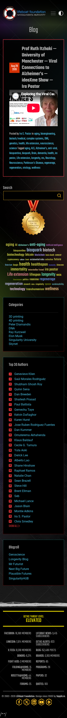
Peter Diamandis (20, 324)
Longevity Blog (18, 559)
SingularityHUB (19, 578)
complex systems (34, 138)
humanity (52, 265)
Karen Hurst (22, 420)
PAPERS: (40, 675)
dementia (42, 153)
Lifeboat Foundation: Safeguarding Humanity (24, 13)
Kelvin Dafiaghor (25, 414)
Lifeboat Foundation (25, 696)
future (57, 259)
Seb (16, 496)
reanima (34, 279)
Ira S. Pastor (25, 133)
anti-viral (52, 148)
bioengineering (48, 133)
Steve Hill (20, 486)
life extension (32, 143)
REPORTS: (40, 661)
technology (17, 289)
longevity (35, 158)
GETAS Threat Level (33, 619)
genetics (13, 143)
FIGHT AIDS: (14, 661)
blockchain (40, 255)
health (22, 143)
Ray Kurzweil (17, 332)
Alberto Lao (21, 460)
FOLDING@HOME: (20, 667)
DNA (46, 138)
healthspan (39, 264)
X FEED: (11, 650)
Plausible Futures (20, 573)
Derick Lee (21, 455)
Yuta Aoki (20, 450)
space (48, 284)
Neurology (50, 158)
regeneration (15, 167)
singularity (40, 284)
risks (33, 284)
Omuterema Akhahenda (29, 435)
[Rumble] (49, 702)
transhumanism (35, 289)
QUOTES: (40, 684)
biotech (49, 250)
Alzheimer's (41, 148)
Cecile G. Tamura (25, 445)
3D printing (16, 316)
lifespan (35, 275)
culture (22, 260)
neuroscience (46, 143)
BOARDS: (40, 656)
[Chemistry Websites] (33, 218)
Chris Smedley (23, 521)
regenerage (49, 163)
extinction (49, 260)
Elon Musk (16, 336)
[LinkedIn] (34, 702)
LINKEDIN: (11, 641)
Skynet (13, 344)
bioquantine (15, 153)
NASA (58, 275)
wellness (36, 167)
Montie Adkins (23, 511)
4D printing (16, 320)
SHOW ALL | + (14, 526)
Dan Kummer (23, 430)
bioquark (26, 153)
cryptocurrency (13, 260)
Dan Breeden (22, 394)
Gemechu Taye (24, 409)
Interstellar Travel (36, 270)
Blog (33, 30)
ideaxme (60, 265)
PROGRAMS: (41, 667)
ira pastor (51, 269)
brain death (50, 255)
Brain (33, 153)
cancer (58, 255)
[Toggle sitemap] (53, 13)
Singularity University (22, 340)
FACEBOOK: (9, 633)
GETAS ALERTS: (43, 641)
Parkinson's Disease (33, 163)
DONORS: (21, 656)
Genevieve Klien (24, 374)
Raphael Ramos (24, 470)
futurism (8, 265)
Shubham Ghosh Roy (28, 384)
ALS (33, 148)
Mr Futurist (16, 564)
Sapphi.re (60, 696)
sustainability (58, 284)
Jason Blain (22, 506)
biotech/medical (17, 138)
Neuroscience (16, 163)
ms (42, 158)
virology (27, 167)
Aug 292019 (14, 67)
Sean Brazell (22, 480)
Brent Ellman (22, 491)
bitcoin (29, 255)
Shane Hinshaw (24, 465)
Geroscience (17, 554)
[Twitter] (27, 702)
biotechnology (15, 255)
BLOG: (38, 650)
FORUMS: (24, 684)
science (13, 148)
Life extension (23, 158)
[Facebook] (19, 702)
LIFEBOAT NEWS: (44, 633)
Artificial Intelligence (54, 245)
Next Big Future (19, 569)
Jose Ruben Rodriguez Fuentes (34, 425)
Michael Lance (24, 501)
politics (26, 280)
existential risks (37, 259)
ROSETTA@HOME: (19, 675)
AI (16, 245)
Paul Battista (22, 404)
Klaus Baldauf (23, 440)
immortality (19, 269)
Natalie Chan (22, 475)
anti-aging (37, 244)
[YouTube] (41, 702)
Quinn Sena (22, 389)
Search (59, 195)
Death (27, 260)
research (27, 284)
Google (15, 265)
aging (36, 133)
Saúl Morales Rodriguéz (30, 379)
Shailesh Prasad (25, 399)
